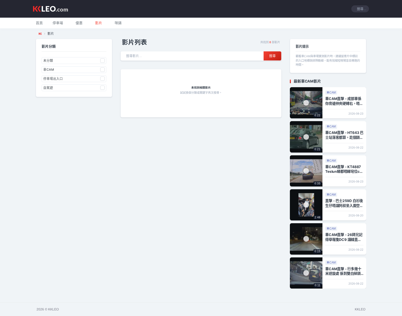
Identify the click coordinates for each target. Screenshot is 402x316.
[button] (57, 23)
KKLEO (360, 309)
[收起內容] (363, 81)
